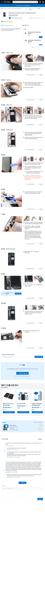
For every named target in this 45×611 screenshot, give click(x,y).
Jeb (6, 445)
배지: (40, 425)
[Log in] (43, 2)
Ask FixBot (38, 356)
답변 (34, 8)
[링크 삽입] (9, 488)
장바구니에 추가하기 (9, 412)
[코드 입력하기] (7, 488)
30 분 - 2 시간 (5, 21)
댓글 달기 (40, 353)
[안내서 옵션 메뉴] (42, 8)
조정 (11, 21)
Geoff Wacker (14, 17)
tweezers (32, 284)
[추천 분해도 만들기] (39, 428)
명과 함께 (40, 422)
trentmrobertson (10, 477)
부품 (26, 8)
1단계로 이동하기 (8, 25)
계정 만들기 (26, 5)
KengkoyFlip (8, 472)
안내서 (30, 8)
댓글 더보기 (23, 482)
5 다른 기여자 (20, 17)
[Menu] (2, 2)
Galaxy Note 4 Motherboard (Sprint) (34, 32)
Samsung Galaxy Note (16, 8)
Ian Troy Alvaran (10, 457)
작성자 (4, 422)
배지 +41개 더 (40, 429)
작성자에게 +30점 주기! (23, 373)
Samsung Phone (7, 8)
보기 (41, 37)
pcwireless (9, 449)
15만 (32, 18)
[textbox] (22, 493)
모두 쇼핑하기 (4, 387)
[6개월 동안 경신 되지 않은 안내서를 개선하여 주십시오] (41, 428)
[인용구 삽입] (11, 488)
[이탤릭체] (5, 488)
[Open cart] (40, 2)
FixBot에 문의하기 (31, 74)
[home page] (7, 2)
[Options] (2, 8)
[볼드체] (3, 488)
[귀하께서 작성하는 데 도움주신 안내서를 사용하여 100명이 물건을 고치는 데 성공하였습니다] (36, 428)
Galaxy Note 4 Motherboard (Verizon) (34, 41)
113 (39, 18)
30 (43, 18)
